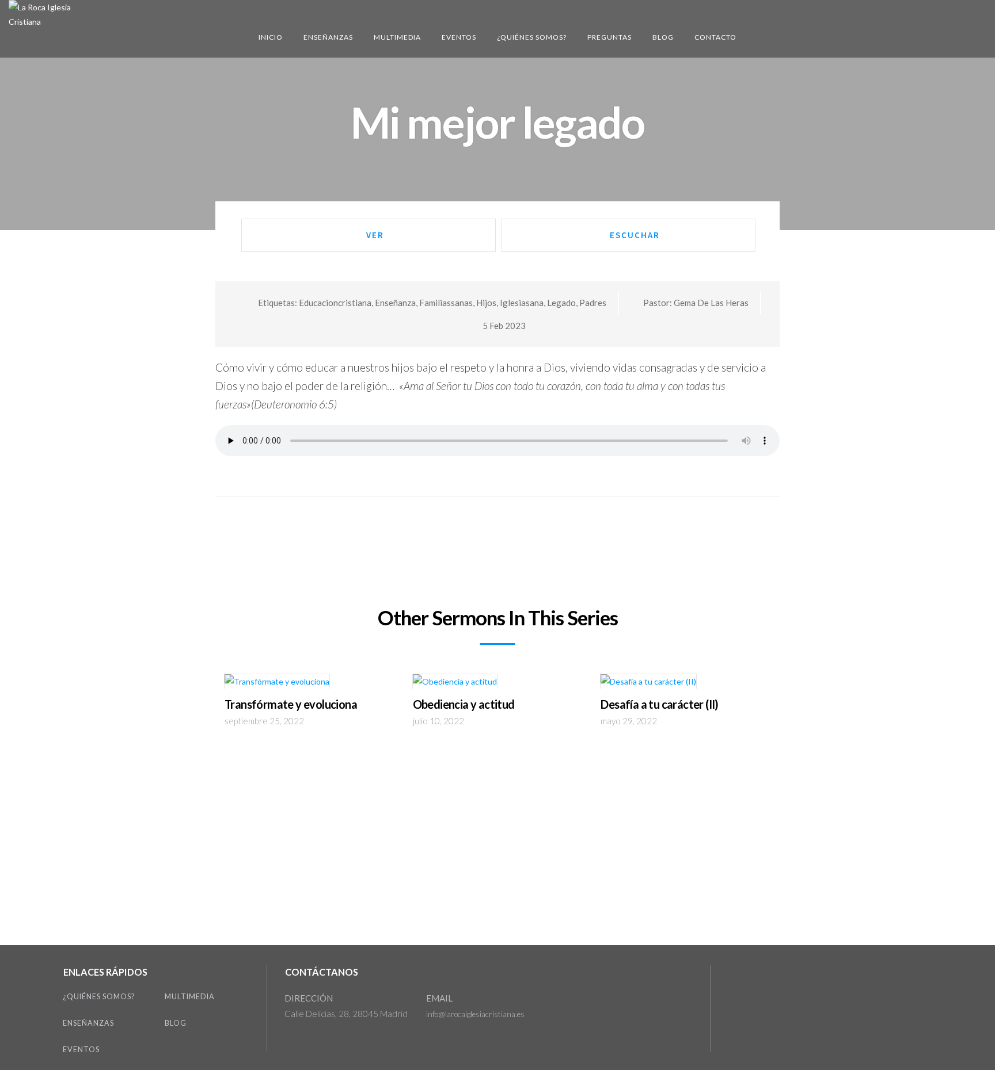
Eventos (459, 37)
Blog (663, 37)
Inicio (271, 37)
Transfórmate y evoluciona (291, 704)
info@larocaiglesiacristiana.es (475, 1014)
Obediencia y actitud (464, 704)
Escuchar (635, 235)
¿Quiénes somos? (532, 37)
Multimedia (397, 37)
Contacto (715, 37)
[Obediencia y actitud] (455, 684)
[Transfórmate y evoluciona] (277, 684)
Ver (375, 235)
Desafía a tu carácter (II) (659, 704)
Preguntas (609, 37)
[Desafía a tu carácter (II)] (648, 684)
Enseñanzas (328, 37)
